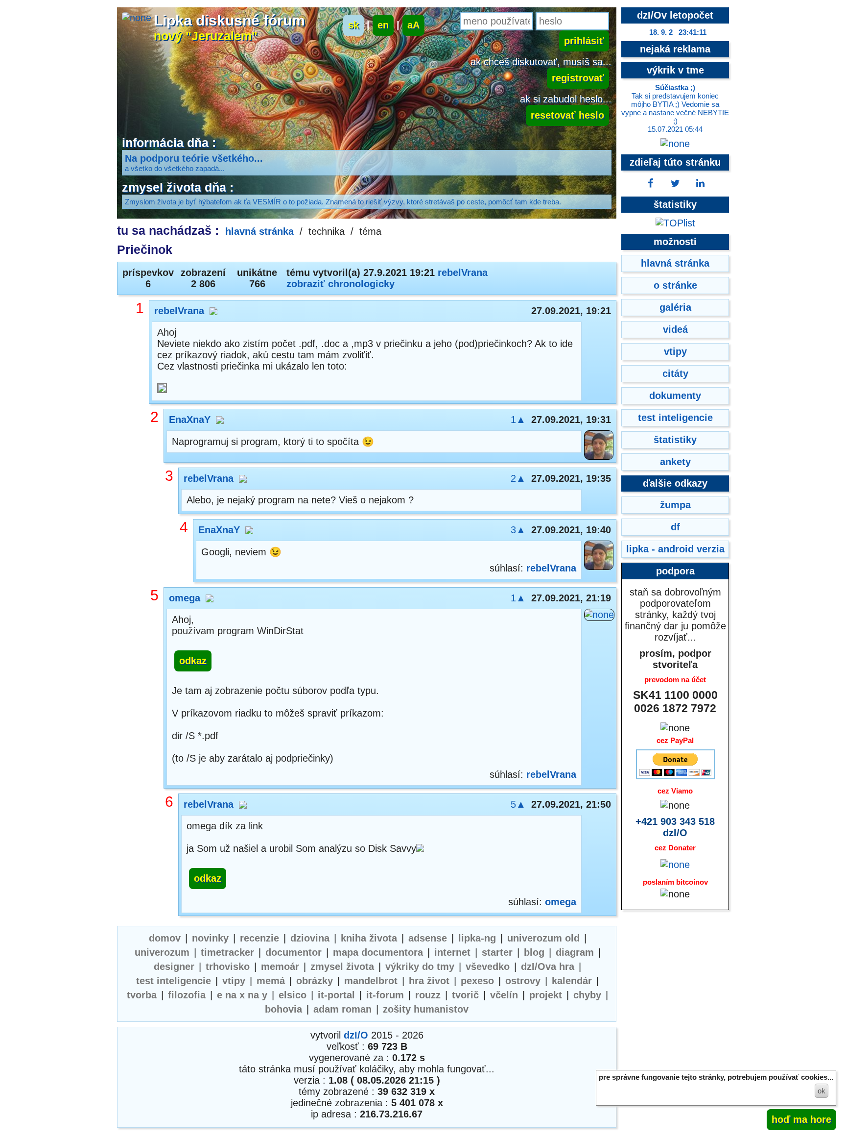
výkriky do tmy (419, 966)
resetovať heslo (567, 115)
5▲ (518, 804)
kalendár (572, 980)
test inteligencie (173, 980)
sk (353, 25)
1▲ (518, 419)
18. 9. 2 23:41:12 (677, 32)
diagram (575, 952)
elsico (292, 995)
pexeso (477, 980)
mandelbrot (371, 980)
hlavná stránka (259, 231)
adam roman (342, 1009)
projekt (545, 995)
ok (821, 1091)
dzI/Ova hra (547, 966)
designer (174, 966)
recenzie (259, 938)
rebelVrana (463, 272)
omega (184, 598)
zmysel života (342, 966)
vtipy (233, 980)
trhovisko (228, 966)
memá (271, 980)
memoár (280, 966)
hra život (429, 980)
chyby (587, 995)
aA (413, 25)
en (383, 25)
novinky (210, 938)
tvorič (465, 995)
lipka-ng (477, 938)
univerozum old (543, 938)
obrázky (314, 980)
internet (452, 952)
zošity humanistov (426, 1009)
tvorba (142, 995)
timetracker (227, 952)
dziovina (309, 938)
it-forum (385, 995)
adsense (427, 938)
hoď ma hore (801, 1119)
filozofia (187, 995)
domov (165, 938)
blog (534, 952)
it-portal (336, 995)
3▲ (518, 529)
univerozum (162, 952)
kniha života (369, 938)
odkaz (193, 660)
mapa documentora (378, 952)
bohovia (283, 1009)
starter (497, 952)
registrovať (578, 78)
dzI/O (356, 1035)
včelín (504, 995)
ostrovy (522, 980)
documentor (293, 952)
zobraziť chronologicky (340, 283)
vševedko (488, 966)
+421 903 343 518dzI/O (675, 827)
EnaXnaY (190, 419)
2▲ (518, 478)
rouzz (428, 995)
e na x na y (242, 995)
